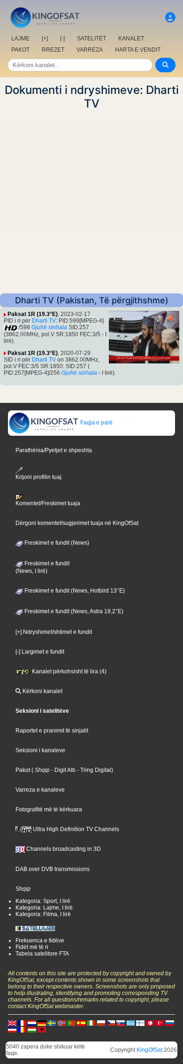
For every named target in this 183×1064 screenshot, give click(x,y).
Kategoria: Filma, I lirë (43, 914)
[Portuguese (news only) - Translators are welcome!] (71, 1022)
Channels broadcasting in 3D (63, 849)
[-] (62, 38)
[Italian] (91, 1022)
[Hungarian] (32, 1029)
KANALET (131, 38)
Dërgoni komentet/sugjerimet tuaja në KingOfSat (76, 523)
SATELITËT (91, 38)
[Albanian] (42, 1029)
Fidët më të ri (31, 947)
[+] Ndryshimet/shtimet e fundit (53, 632)
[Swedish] (51, 1022)
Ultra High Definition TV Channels (75, 829)
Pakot (22, 770)
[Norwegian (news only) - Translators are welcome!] (61, 1022)
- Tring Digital (93, 770)
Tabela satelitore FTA (42, 953)
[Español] (81, 1022)
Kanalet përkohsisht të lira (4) (68, 671)
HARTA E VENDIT (137, 49)
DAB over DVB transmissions (52, 869)
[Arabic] (150, 1022)
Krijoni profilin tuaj (38, 477)
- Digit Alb (63, 770)
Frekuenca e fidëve (39, 940)
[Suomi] (140, 1022)
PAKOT (20, 49)
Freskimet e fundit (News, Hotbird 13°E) (74, 590)
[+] (45, 38)
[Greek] (130, 1022)
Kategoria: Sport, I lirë (42, 901)
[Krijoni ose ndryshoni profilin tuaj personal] (170, 17)
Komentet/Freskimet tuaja (47, 503)
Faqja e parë (96, 422)
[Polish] (101, 1022)
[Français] (22, 1022)
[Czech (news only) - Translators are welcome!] (111, 1022)
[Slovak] (120, 1022)
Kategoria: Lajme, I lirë (44, 907)
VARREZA (89, 49)
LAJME (20, 38)
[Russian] (170, 1022)
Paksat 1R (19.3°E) (33, 314)
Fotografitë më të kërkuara (48, 809)
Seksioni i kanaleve (40, 750)
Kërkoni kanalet (41, 691)
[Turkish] (160, 1022)
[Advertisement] (91, 201)
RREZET (53, 49)
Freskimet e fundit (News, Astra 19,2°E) (73, 611)
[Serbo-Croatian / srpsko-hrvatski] (12, 1029)
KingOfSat (149, 1050)
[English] (12, 1022)
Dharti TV (44, 320)
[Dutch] (32, 1022)
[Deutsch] (42, 1022)
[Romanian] (22, 1029)
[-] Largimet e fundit (39, 651)
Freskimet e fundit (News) (56, 543)
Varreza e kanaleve (40, 789)
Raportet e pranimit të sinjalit (51, 730)
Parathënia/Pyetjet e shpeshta (53, 450)
